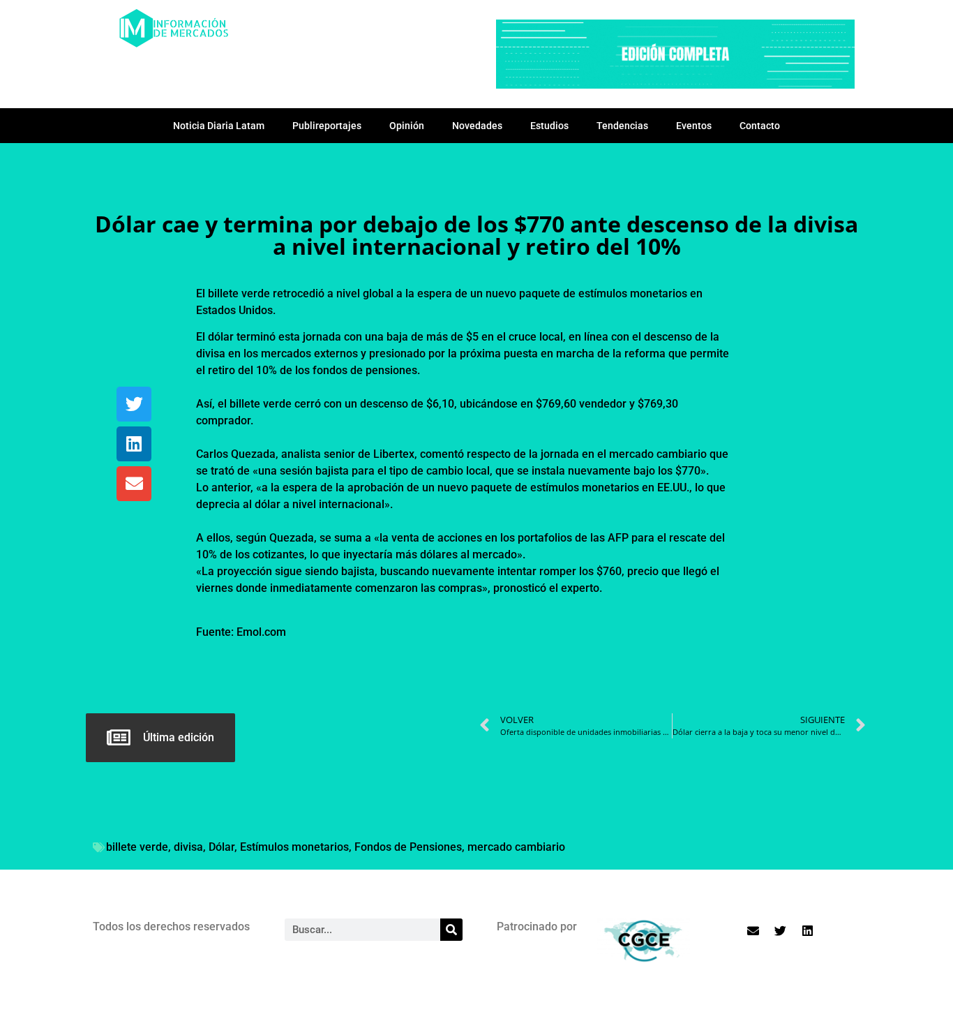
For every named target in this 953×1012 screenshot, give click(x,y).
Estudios (549, 125)
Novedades (477, 125)
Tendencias (622, 125)
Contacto (760, 125)
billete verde (137, 847)
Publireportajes (326, 125)
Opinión (406, 125)
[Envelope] (134, 483)
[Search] (451, 929)
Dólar (221, 847)
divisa (188, 847)
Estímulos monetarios (294, 847)
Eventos (694, 125)
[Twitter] (134, 404)
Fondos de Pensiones (408, 847)
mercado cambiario (516, 847)
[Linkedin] (134, 443)
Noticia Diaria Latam (218, 125)
